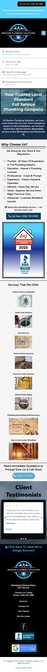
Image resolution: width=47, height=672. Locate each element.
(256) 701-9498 (11, 64)
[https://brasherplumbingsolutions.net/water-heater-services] (23, 362)
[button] (43, 33)
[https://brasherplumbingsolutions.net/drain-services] (23, 301)
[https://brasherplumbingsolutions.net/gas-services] (23, 342)
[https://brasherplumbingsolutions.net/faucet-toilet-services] (23, 383)
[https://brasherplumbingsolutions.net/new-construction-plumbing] (23, 451)
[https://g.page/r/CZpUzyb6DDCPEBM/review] (24, 648)
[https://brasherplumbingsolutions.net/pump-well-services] (23, 403)
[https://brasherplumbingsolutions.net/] (18, 33)
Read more (10, 523)
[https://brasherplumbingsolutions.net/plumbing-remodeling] (23, 426)
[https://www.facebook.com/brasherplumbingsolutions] (23, 627)
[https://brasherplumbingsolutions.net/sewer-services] (23, 321)
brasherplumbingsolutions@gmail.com (17, 74)
